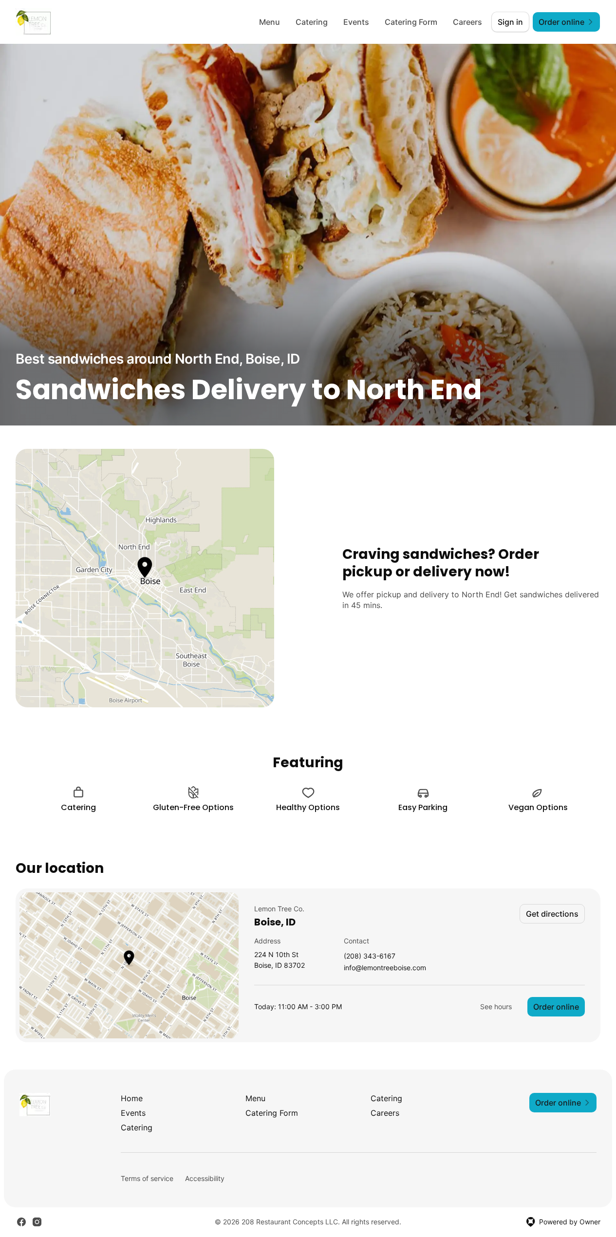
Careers (467, 22)
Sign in (510, 22)
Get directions (552, 914)
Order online (556, 1007)
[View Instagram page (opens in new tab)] (37, 1222)
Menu (269, 22)
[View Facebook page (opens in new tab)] (21, 1222)
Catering (312, 22)
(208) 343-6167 (369, 956)
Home (132, 1098)
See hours (496, 1006)
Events (356, 22)
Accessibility (204, 1178)
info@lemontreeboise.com (385, 968)
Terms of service (147, 1178)
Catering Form (411, 22)
